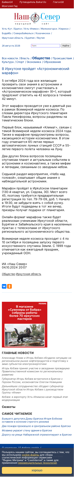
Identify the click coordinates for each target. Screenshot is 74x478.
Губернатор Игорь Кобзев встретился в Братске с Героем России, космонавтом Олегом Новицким (32, 380)
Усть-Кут (7, 28)
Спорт (20, 61)
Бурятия (30, 37)
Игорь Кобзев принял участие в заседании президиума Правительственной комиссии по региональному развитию (35, 371)
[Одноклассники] (9, 286)
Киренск (64, 28)
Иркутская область (12, 37)
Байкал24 (7, 2)
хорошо (37, 470)
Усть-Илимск (31, 28)
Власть (25, 58)
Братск (18, 28)
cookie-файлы (30, 454)
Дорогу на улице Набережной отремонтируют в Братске (37, 434)
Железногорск (49, 28)
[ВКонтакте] (4, 286)
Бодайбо (6, 33)
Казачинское (43, 33)
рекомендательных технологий (37, 462)
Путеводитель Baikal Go (32, 2)
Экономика (34, 61)
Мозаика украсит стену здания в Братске (27, 430)
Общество (41, 58)
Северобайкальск (23, 33)
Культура (8, 61)
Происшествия (62, 58)
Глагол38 (58, 2)
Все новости (10, 58)
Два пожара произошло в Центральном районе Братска (36, 426)
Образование (52, 61)
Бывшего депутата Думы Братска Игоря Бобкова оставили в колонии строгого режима (32, 420)
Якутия (41, 37)
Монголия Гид (10, 6)
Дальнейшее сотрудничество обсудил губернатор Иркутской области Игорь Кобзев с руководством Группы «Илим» (32, 389)
